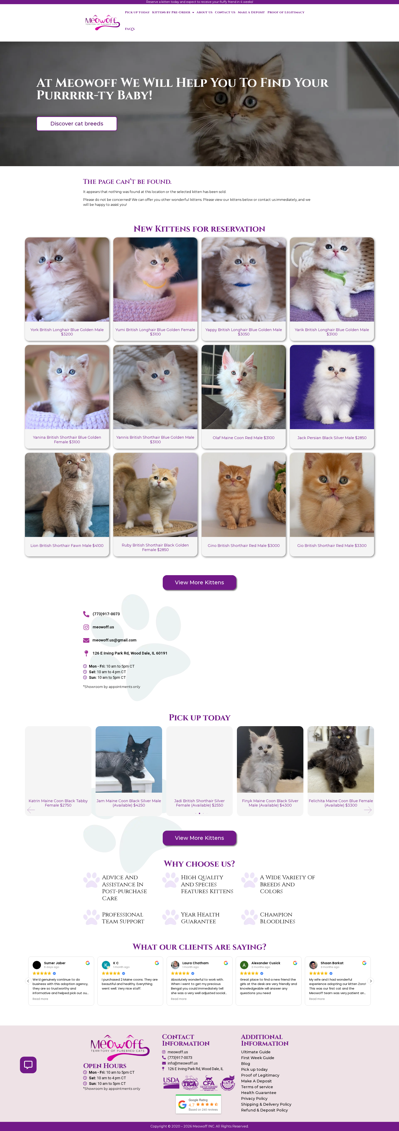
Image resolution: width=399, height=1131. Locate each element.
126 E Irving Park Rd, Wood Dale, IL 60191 (129, 653)
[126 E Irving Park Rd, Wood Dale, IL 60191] (86, 653)
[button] (31, 810)
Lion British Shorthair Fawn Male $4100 (67, 545)
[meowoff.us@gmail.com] (86, 640)
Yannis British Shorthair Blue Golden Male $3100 (155, 439)
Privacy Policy (254, 1098)
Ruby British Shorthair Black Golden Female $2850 (155, 547)
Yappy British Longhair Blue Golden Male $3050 (244, 332)
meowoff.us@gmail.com (114, 640)
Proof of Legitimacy (285, 12)
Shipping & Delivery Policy (266, 1104)
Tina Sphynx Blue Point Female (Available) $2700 (340, 803)
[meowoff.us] (86, 627)
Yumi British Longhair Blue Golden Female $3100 (155, 332)
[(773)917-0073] (86, 614)
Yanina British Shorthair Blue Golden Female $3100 (67, 439)
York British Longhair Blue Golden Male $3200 (67, 332)
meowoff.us (103, 627)
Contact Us (225, 12)
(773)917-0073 (106, 614)
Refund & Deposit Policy (264, 1110)
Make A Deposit (251, 12)
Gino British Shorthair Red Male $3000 (244, 545)
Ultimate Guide (256, 1052)
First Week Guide (257, 1058)
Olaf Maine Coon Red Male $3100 (244, 438)
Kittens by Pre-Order (171, 12)
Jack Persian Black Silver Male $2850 (332, 438)
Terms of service (257, 1087)
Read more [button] (109, 999)
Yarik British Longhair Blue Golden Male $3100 (332, 332)
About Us (204, 12)
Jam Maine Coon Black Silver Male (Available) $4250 (58, 803)
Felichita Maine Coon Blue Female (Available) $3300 (270, 803)
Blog (245, 1063)
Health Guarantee (258, 1092)
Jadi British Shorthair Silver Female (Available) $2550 (129, 803)
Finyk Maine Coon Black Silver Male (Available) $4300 (199, 803)
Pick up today (137, 12)
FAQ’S (130, 29)
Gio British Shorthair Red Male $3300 (332, 545)
